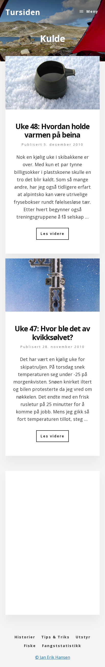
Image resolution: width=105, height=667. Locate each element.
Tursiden (22, 12)
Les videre (55, 235)
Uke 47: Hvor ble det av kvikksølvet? (52, 333)
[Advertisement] (52, 548)
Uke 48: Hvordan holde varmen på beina (52, 130)
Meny (92, 11)
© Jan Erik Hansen (52, 657)
